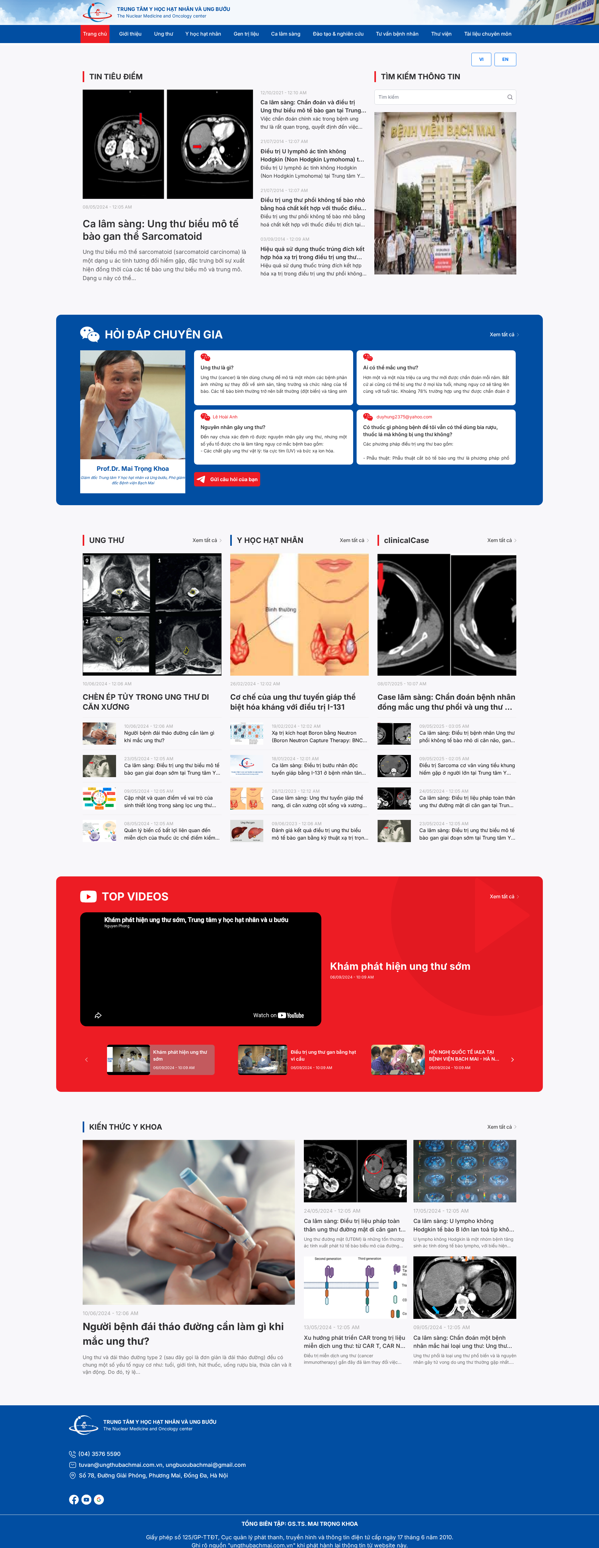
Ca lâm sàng (285, 34)
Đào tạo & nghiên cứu (338, 34)
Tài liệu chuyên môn (488, 34)
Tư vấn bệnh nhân (397, 34)
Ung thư (163, 34)
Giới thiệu (130, 34)
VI (481, 59)
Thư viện (441, 34)
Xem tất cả (502, 334)
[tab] (160, 1060)
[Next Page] (513, 1060)
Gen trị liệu (246, 34)
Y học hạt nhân (203, 34)
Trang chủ (95, 34)
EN (505, 59)
